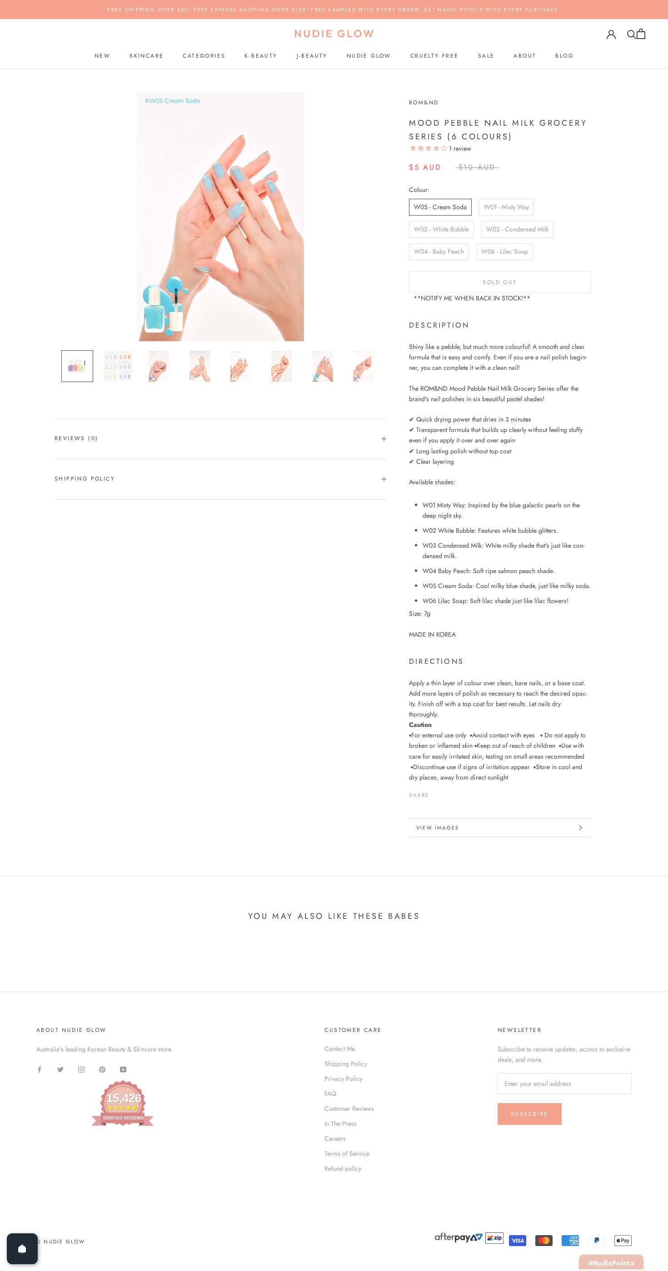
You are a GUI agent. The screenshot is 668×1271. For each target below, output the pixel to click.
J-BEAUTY (312, 56)
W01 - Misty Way (506, 206)
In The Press (340, 1123)
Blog (564, 56)
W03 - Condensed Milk (517, 229)
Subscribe (529, 1114)
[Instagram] (81, 1069)
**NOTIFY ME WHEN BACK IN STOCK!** (472, 298)
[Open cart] (641, 34)
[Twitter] (449, 792)
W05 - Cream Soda (440, 206)
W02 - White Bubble (441, 229)
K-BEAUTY (260, 56)
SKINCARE (147, 56)
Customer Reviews (349, 1108)
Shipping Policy (85, 479)
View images (437, 827)
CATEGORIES (204, 56)
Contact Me (339, 1048)
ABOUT (524, 56)
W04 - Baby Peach (439, 251)
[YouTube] (123, 1069)
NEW (102, 56)
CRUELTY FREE (434, 56)
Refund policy (342, 1168)
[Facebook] (437, 792)
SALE (486, 56)
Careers (335, 1138)
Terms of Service (346, 1153)
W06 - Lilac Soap (504, 251)
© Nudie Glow (60, 1241)
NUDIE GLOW (369, 56)
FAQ (330, 1093)
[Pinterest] (461, 792)
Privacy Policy (343, 1078)
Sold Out (500, 282)
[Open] (22, 1248)
